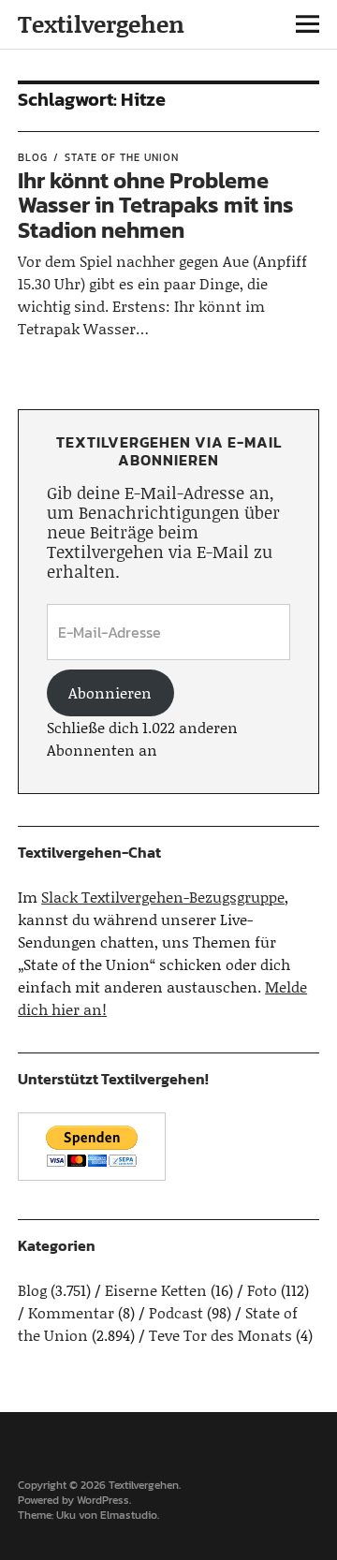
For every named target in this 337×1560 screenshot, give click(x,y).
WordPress (103, 1500)
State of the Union (122, 157)
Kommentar (71, 1312)
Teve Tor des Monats (220, 1335)
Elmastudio (128, 1515)
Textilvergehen (101, 23)
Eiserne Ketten (156, 1290)
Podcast (176, 1312)
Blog (33, 157)
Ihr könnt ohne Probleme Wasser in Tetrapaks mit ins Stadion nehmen (156, 205)
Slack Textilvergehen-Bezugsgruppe (163, 896)
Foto (262, 1290)
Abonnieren (110, 692)
